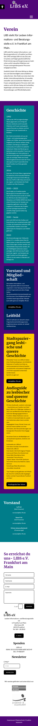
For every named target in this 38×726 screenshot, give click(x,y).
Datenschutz (20, 720)
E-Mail (19, 635)
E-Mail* (6, 662)
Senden (29, 606)
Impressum (11, 720)
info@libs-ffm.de (14, 307)
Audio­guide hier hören (16, 484)
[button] (2, 6)
